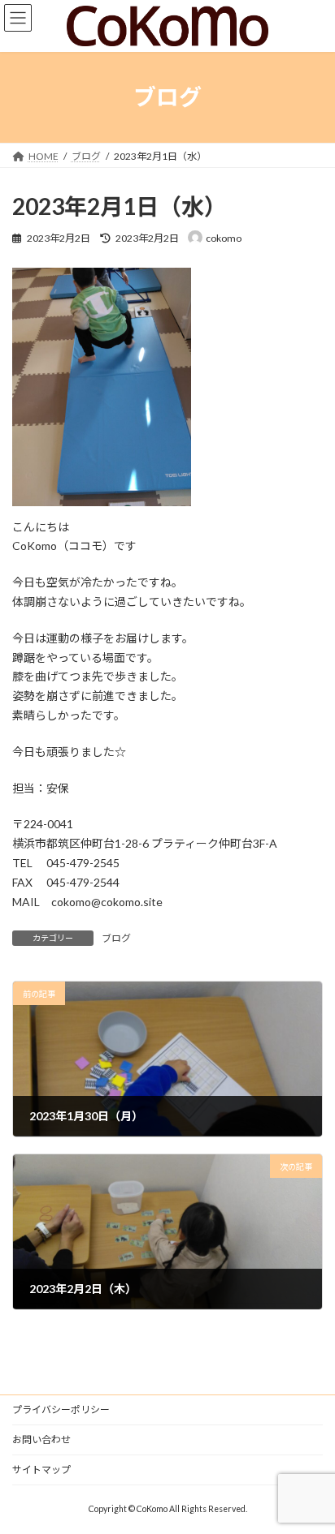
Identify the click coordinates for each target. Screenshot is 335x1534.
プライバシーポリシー (61, 1409)
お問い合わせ (41, 1439)
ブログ (116, 938)
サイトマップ (41, 1469)
